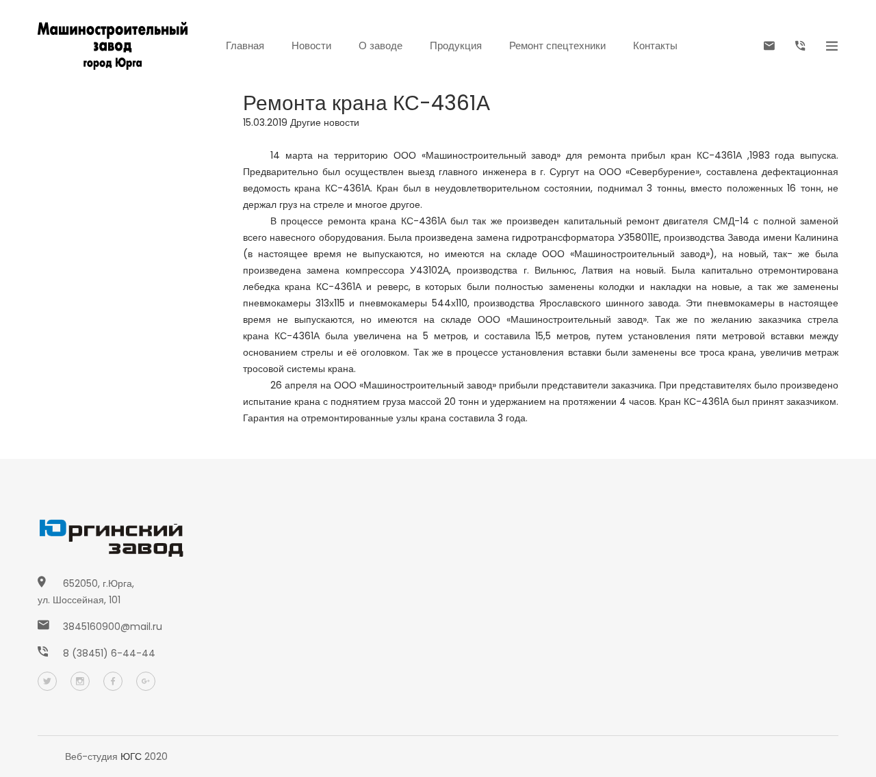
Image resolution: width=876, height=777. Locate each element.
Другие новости (324, 122)
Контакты (655, 45)
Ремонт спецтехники (557, 45)
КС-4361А (719, 155)
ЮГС (131, 756)
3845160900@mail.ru (112, 626)
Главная (245, 45)
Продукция (456, 45)
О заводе (380, 45)
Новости (311, 45)
